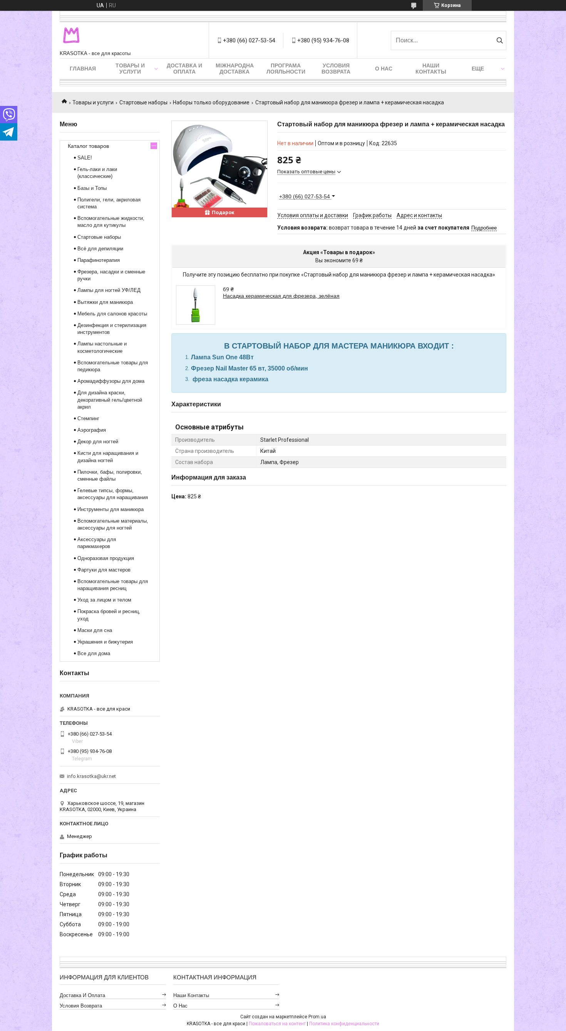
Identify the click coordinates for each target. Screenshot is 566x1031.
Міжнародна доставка (235, 68)
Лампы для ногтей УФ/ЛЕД (109, 290)
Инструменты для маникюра (110, 509)
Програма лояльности (285, 68)
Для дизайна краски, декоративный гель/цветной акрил (109, 399)
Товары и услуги (130, 68)
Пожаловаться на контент (277, 1023)
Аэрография (91, 430)
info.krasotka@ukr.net (91, 776)
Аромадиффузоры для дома (110, 381)
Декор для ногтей (97, 441)
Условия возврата (336, 68)
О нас (383, 68)
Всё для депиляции (100, 248)
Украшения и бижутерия (105, 642)
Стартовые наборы (143, 102)
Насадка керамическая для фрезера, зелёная (281, 296)
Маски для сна (94, 630)
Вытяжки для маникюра (105, 302)
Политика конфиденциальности (344, 1023)
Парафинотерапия (98, 260)
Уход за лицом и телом (104, 600)
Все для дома (93, 653)
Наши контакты (430, 68)
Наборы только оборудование (211, 102)
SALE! (84, 158)
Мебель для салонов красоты (112, 314)
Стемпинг (88, 418)
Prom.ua (317, 1016)
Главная (83, 68)
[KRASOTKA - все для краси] (71, 36)
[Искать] (499, 40)
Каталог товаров (88, 146)
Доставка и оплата (184, 68)
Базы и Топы (92, 188)
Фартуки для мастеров (104, 570)
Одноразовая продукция (105, 558)
